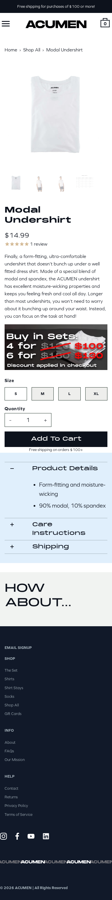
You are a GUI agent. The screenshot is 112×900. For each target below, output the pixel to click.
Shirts (9, 679)
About (10, 742)
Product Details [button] (65, 468)
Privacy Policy (16, 805)
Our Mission (15, 760)
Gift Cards (13, 714)
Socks (9, 696)
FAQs (9, 751)
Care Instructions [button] (59, 529)
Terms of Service (18, 814)
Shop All (12, 705)
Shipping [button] (50, 547)
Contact (11, 788)
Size (10, 380)
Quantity (15, 408)
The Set (11, 670)
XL (96, 394)
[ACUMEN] (56, 24)
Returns (11, 797)
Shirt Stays (14, 688)
